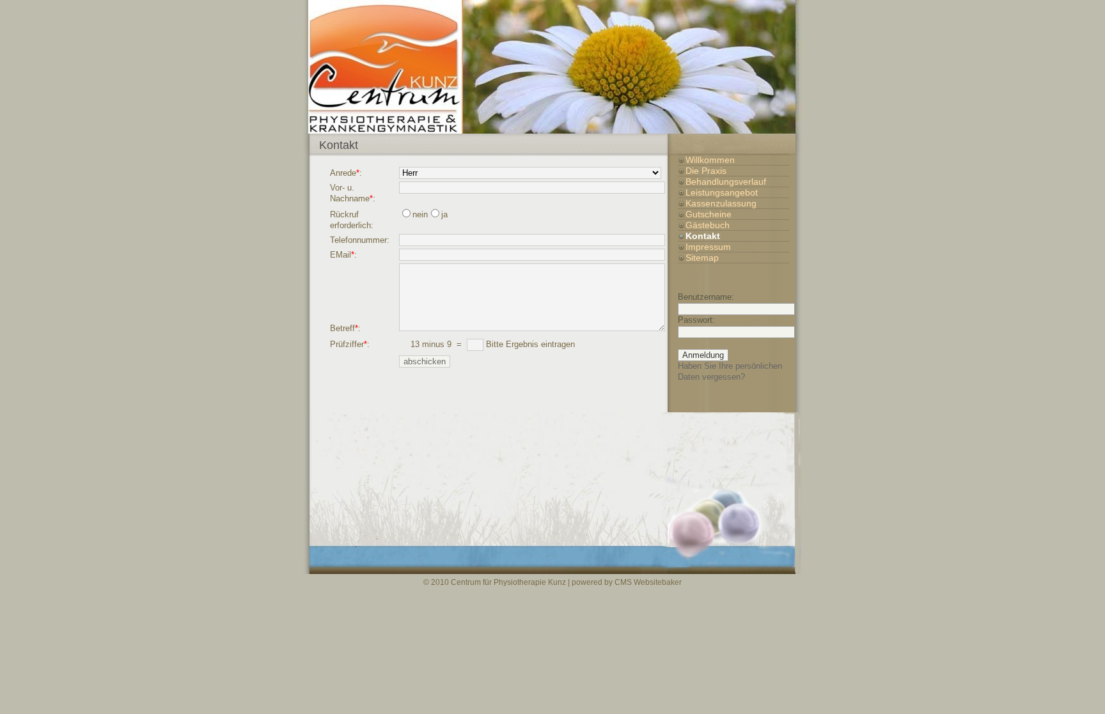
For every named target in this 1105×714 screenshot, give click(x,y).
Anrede (343, 173)
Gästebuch (708, 225)
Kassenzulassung (721, 203)
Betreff (342, 328)
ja (444, 214)
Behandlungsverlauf (726, 181)
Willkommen (710, 160)
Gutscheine (709, 214)
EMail (340, 255)
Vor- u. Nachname (350, 193)
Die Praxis (706, 171)
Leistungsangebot (722, 192)
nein (420, 214)
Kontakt (703, 236)
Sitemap (702, 257)
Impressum (708, 247)
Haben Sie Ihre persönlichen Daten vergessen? (730, 371)
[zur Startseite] (552, 67)
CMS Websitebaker (648, 582)
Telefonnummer (358, 240)
